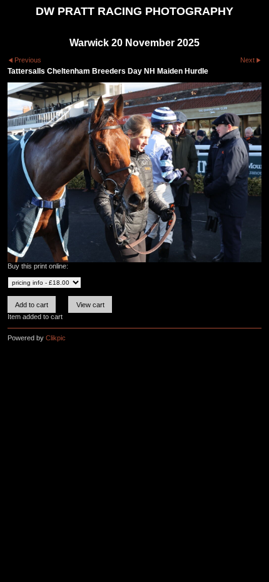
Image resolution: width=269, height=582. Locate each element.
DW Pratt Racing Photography (134, 11)
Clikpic (56, 338)
